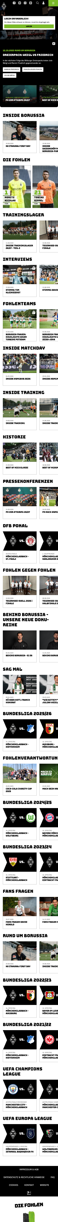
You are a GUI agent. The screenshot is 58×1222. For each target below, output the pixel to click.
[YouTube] (19, 3)
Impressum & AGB (29, 1169)
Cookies (13, 1185)
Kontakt (29, 1185)
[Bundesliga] (29, 1193)
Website (44, 1185)
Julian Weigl (9, 75)
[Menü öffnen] (53, 3)
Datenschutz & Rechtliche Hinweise (24, 1177)
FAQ (52, 1177)
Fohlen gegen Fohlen (33, 69)
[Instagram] (25, 3)
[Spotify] (30, 3)
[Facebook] (14, 3)
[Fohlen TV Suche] (37, 3)
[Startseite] (4, 6)
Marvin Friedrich (11, 69)
